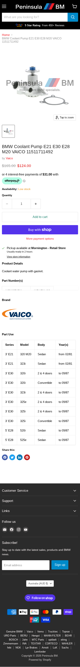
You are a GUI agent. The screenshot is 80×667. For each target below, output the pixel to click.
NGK (18, 647)
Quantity (7, 195)
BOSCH (13, 639)
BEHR (68, 635)
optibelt (52, 639)
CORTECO (51, 643)
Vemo (40, 631)
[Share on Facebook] (5, 457)
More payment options (40, 238)
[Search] (73, 17)
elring (64, 639)
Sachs (65, 647)
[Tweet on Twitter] (12, 457)
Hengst (36, 635)
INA (24, 643)
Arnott (45, 647)
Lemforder (40, 651)
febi (9, 647)
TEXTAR (36, 643)
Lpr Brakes (31, 647)
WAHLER (67, 643)
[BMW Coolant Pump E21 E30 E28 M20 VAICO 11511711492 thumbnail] (8, 131)
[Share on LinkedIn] (20, 457)
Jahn (25, 639)
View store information (18, 256)
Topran (66, 631)
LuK (55, 647)
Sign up (60, 564)
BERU (23, 635)
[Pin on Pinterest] (27, 457)
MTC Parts (38, 639)
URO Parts (10, 635)
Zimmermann (10, 643)
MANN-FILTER (52, 635)
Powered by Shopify (40, 659)
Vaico (9, 158)
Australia (38, 583)
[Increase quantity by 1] (36, 204)
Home (6, 34)
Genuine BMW (14, 631)
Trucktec (53, 631)
